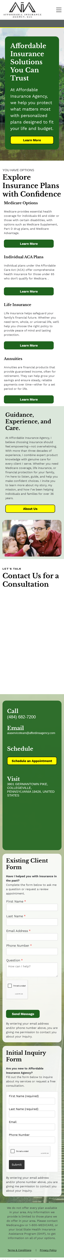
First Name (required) (24, 1096)
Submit (17, 1164)
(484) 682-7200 (21, 716)
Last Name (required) (23, 1109)
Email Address (17, 931)
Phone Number (19, 1135)
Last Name (14, 916)
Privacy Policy (48, 1250)
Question (13, 960)
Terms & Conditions (19, 1250)
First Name (14, 901)
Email (13, 1122)
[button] (59, 10)
